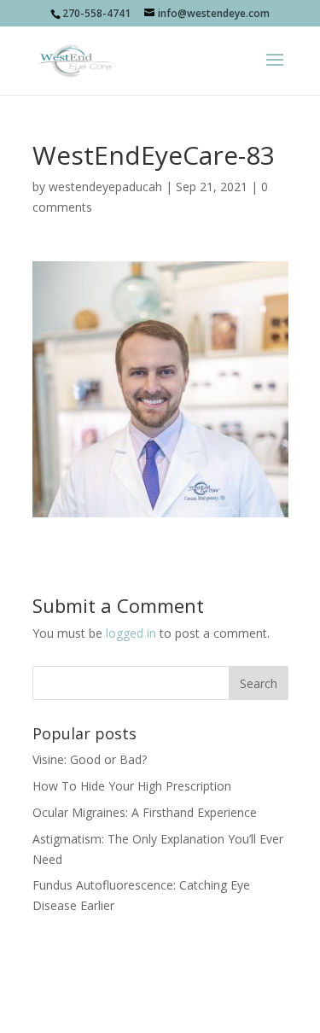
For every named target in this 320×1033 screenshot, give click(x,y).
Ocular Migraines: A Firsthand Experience (144, 812)
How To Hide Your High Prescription (131, 786)
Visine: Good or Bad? (89, 759)
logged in (131, 633)
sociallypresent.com (160, 1009)
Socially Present (157, 988)
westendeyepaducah (105, 186)
